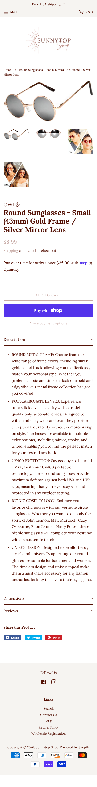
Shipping (11, 250)
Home (8, 70)
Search (49, 708)
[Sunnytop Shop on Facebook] (43, 683)
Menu (14, 12)
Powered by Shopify (75, 747)
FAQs (48, 721)
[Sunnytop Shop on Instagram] (53, 683)
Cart (89, 12)
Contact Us (48, 715)
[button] (48, 339)
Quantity (11, 269)
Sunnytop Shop (47, 747)
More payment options (48, 323)
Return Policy (49, 727)
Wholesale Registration (48, 733)
